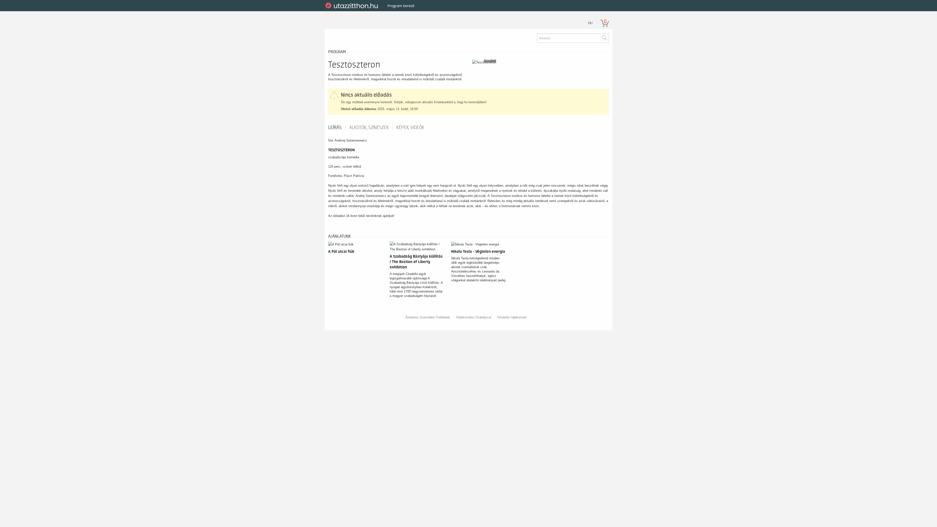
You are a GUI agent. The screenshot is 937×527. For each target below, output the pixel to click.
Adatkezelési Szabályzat (473, 317)
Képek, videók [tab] (410, 127)
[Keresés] (604, 38)
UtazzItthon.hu (352, 6)
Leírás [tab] (335, 127)
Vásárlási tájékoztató (512, 317)
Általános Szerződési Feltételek (427, 317)
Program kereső (400, 5)
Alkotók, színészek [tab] (369, 127)
